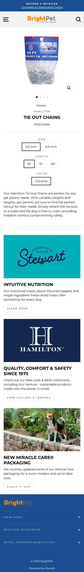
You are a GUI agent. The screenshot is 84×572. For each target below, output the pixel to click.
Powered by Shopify (42, 568)
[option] (42, 5)
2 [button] (41, 97)
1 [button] (37, 97)
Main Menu (13, 517)
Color (41, 173)
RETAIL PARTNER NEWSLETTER (29, 542)
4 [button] (48, 97)
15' (41, 164)
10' (29, 164)
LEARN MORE (17, 308)
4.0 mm (51, 146)
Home (41, 105)
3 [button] (44, 97)
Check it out (18, 486)
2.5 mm (31, 146)
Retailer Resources (22, 529)
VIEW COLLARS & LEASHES (29, 397)
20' (53, 164)
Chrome (41, 181)
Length (41, 156)
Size (42, 139)
